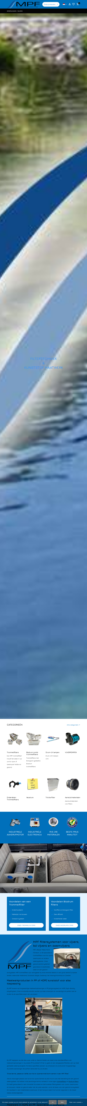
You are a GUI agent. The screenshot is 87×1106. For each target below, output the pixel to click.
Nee (62, 1102)
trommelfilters (61, 1081)
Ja (52, 1102)
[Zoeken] (59, 4)
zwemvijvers (74, 1084)
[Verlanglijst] (73, 4)
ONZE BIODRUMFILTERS (64, 925)
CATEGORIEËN (14, 724)
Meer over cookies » (76, 1102)
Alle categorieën (73, 725)
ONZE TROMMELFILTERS (26, 925)
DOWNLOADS (11, 11)
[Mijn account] (70, 4)
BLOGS (20, 11)
